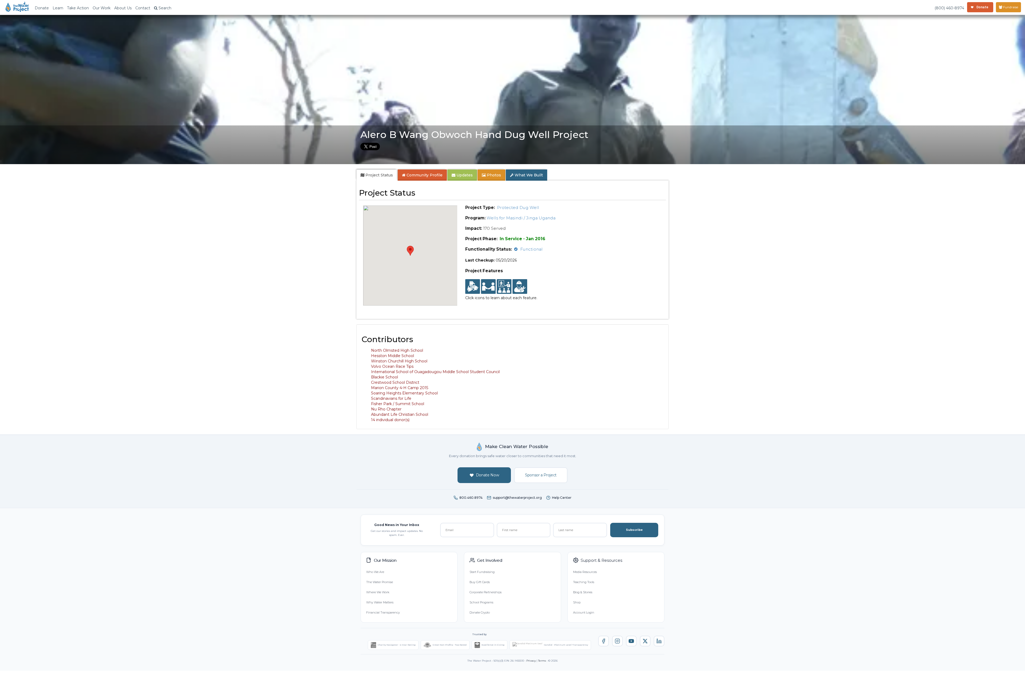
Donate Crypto (480, 612)
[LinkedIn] (659, 641)
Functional (531, 249)
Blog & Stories (582, 592)
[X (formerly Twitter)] (645, 641)
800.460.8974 (471, 498)
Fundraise (1010, 7)
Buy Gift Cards (480, 582)
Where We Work (377, 592)
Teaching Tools (583, 582)
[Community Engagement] (488, 286)
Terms (542, 660)
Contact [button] (142, 8)
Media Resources (585, 572)
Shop (577, 602)
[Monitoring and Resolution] (519, 286)
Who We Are (375, 572)
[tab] (376, 175)
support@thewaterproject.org (517, 498)
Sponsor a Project (541, 475)
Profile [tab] (425, 175)
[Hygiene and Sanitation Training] (504, 286)
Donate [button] (42, 8)
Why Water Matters (379, 602)
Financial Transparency (383, 612)
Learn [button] (58, 8)
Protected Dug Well (518, 207)
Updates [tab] (464, 175)
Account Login (583, 612)
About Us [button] (123, 8)
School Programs (481, 602)
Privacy (531, 660)
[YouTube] (631, 641)
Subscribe (634, 530)
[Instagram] (617, 641)
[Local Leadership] (472, 286)
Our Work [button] (102, 8)
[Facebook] (603, 641)
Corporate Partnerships (486, 592)
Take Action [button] (78, 8)
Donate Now (487, 475)
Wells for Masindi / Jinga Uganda (521, 217)
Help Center (561, 498)
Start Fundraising (482, 572)
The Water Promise (379, 582)
